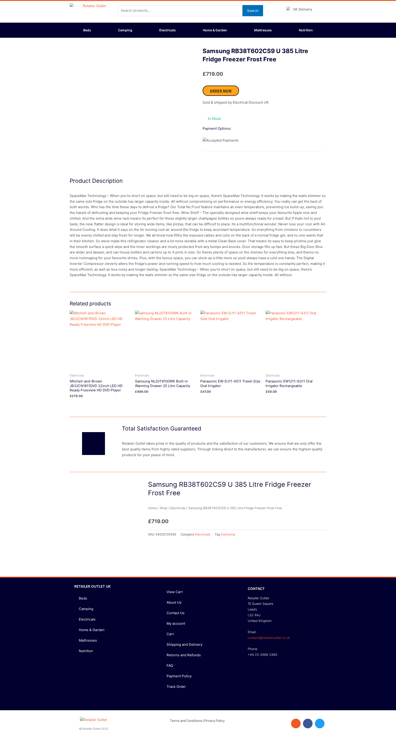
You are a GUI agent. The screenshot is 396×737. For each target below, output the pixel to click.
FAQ (170, 665)
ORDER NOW (221, 91)
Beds (87, 30)
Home (152, 508)
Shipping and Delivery (184, 644)
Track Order (176, 686)
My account (176, 623)
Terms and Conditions (186, 721)
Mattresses (263, 30)
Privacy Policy (214, 721)
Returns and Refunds (184, 655)
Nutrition (306, 30)
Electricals (167, 30)
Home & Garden (215, 30)
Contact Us (175, 613)
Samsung (228, 534)
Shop (163, 508)
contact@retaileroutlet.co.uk (269, 638)
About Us (174, 602)
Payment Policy (179, 676)
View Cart (175, 592)
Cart (170, 634)
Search (252, 10)
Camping (125, 30)
